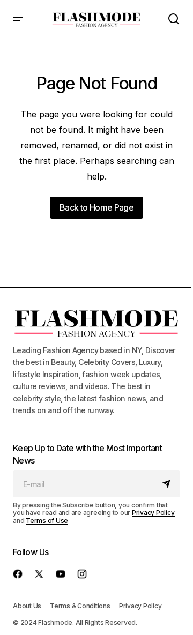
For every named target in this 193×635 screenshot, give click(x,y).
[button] (18, 19)
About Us (27, 606)
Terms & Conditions (80, 606)
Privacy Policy (153, 513)
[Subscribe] (168, 484)
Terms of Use (47, 521)
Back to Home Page (96, 207)
